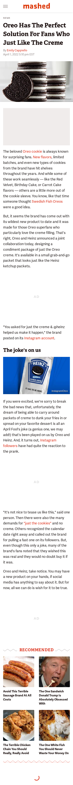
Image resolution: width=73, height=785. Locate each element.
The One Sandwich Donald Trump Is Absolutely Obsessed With (53, 697)
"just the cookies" (37, 523)
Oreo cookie (32, 151)
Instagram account (39, 338)
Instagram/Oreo (60, 391)
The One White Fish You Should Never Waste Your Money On (54, 749)
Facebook (66, 99)
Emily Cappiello (17, 50)
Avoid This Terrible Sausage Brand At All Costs (17, 695)
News (6, 18)
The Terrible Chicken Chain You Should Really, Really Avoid (17, 749)
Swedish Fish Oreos (47, 201)
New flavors (42, 157)
